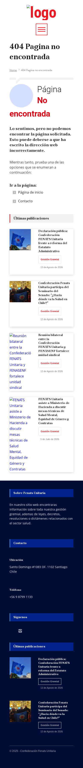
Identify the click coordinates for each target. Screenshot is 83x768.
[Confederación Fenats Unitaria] (41, 12)
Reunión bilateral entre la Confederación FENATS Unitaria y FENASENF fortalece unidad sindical (53, 345)
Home (13, 70)
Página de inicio (30, 192)
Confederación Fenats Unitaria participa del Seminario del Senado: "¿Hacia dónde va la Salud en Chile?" (54, 293)
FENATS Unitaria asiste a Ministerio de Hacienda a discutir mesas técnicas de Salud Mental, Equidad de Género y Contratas (53, 411)
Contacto (25, 201)
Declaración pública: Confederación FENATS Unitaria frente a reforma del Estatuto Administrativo (53, 241)
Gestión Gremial (50, 259)
